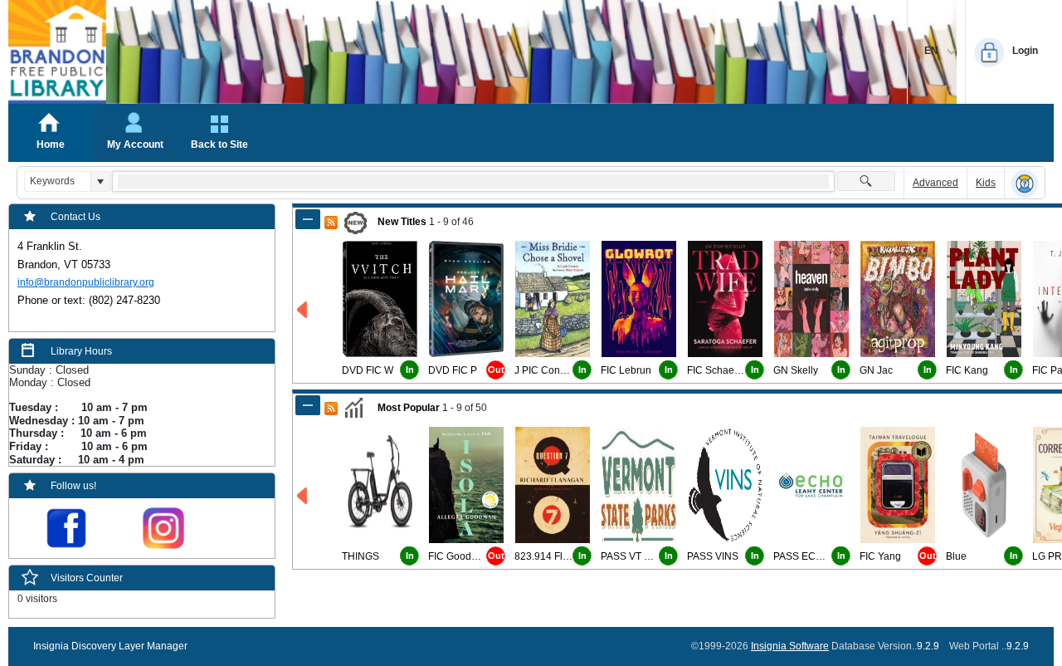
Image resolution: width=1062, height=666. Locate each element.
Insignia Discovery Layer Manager (110, 646)
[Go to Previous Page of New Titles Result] (303, 310)
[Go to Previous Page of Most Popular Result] (303, 496)
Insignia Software (790, 646)
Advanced (935, 183)
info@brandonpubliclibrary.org (85, 282)
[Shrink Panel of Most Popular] (307, 405)
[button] (100, 181)
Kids (986, 183)
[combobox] (57, 181)
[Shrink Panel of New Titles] (307, 219)
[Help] (1025, 183)
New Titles (402, 222)
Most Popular (409, 408)
